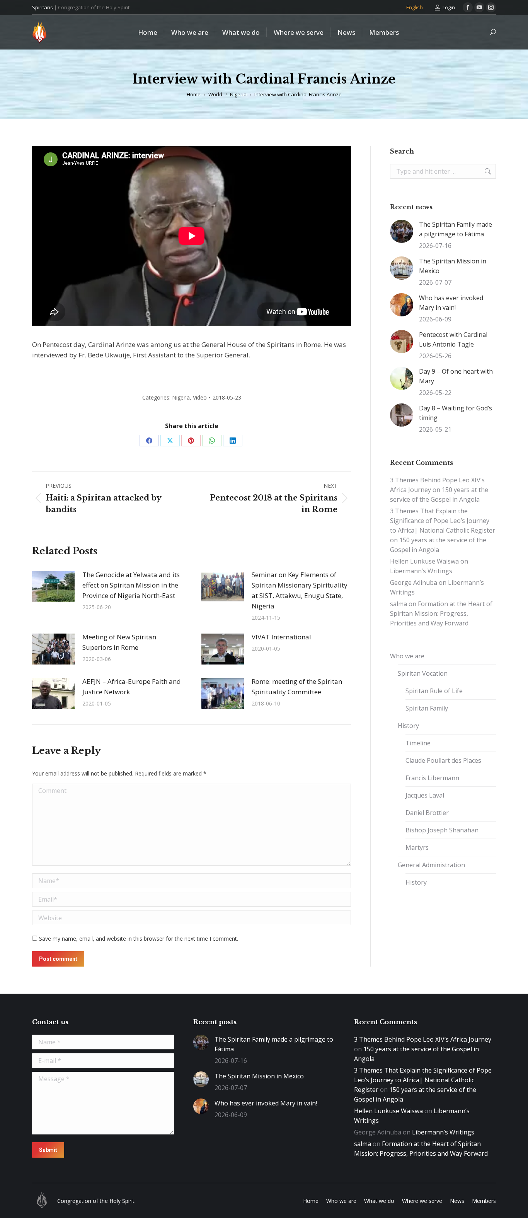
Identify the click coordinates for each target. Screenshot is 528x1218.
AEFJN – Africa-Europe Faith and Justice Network (131, 686)
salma (398, 604)
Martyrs (417, 847)
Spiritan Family (426, 708)
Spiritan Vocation (423, 673)
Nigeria (181, 397)
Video (200, 397)
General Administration (431, 865)
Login (449, 7)
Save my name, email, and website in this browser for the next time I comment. (138, 938)
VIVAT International (281, 636)
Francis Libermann (432, 778)
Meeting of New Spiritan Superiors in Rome (119, 642)
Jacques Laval (424, 795)
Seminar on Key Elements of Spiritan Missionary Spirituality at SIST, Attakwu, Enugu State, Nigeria (299, 590)
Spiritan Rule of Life (434, 691)
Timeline (418, 743)
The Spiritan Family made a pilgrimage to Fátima (455, 229)
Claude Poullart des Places (443, 760)
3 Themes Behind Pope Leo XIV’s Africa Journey (422, 1039)
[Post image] (53, 586)
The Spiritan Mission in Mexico (452, 266)
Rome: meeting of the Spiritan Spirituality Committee (297, 686)
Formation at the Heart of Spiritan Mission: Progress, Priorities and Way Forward (441, 613)
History (408, 725)
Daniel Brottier (427, 812)
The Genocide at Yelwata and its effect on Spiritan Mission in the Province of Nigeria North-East (131, 585)
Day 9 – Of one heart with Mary (456, 376)
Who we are (407, 656)
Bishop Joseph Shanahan (442, 830)
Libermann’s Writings (421, 571)
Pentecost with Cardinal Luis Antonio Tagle (453, 339)
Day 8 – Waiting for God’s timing (455, 413)
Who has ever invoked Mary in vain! (451, 303)
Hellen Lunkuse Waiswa (424, 561)
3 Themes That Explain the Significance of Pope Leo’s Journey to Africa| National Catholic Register (442, 521)
